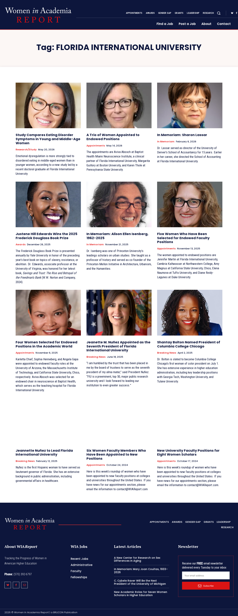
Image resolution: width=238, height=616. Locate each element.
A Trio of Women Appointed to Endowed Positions (112, 137)
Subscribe (208, 585)
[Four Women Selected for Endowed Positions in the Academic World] (48, 312)
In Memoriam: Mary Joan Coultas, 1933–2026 (141, 570)
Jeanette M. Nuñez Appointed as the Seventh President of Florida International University (118, 346)
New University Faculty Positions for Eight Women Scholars (188, 452)
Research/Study (26, 149)
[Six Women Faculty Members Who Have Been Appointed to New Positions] (119, 421)
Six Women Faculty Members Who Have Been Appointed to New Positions (116, 454)
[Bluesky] (232, 13)
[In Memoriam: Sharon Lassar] (189, 105)
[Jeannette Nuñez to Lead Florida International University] (48, 421)
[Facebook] (16, 585)
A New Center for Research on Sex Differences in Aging (137, 559)
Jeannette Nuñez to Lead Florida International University (44, 452)
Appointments (95, 145)
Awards (20, 244)
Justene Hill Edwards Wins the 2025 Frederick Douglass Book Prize (46, 236)
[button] (218, 13)
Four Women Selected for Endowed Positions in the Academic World (46, 344)
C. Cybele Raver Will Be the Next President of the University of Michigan (140, 582)
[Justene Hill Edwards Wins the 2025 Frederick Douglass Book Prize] (48, 204)
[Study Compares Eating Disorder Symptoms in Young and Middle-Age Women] (48, 105)
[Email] (24, 585)
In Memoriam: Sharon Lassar (182, 135)
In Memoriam (165, 141)
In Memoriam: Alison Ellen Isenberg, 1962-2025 (117, 236)
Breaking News (95, 356)
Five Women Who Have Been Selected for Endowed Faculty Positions (183, 238)
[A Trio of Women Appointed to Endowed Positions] (119, 105)
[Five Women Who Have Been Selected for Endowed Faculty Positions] (189, 204)
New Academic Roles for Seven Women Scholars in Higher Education (140, 593)
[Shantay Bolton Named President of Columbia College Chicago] (189, 312)
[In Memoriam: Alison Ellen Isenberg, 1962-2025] (119, 204)
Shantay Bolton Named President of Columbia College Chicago (188, 344)
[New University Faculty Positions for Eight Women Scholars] (189, 421)
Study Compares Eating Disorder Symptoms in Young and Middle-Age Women (48, 139)
